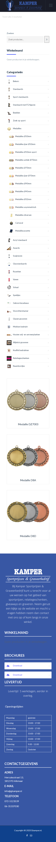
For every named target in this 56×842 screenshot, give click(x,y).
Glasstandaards (20, 264)
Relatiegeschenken (21, 358)
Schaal (16, 287)
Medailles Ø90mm (23, 183)
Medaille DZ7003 (28, 424)
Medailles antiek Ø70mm (26, 160)
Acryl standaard (20, 240)
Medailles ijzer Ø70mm (25, 175)
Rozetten (17, 271)
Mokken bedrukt (20, 326)
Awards (16, 248)
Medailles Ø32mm (23, 199)
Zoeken (10, 33)
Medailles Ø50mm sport (26, 152)
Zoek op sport (19, 120)
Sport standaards (20, 97)
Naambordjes (19, 366)
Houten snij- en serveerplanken (26, 334)
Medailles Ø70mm (23, 168)
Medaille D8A (28, 480)
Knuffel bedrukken (21, 350)
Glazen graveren (20, 319)
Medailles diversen (23, 215)
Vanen (15, 279)
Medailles (17, 128)
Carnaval (19, 223)
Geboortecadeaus (21, 303)
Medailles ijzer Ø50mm (25, 144)
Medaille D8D (28, 536)
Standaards (18, 89)
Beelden (16, 113)
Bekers (16, 81)
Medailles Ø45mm (23, 191)
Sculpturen (17, 256)
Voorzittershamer (20, 311)
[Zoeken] (46, 39)
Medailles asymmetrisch (25, 207)
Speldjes (16, 295)
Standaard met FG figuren (24, 105)
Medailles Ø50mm (23, 136)
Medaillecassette (22, 231)
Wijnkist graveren (20, 342)
